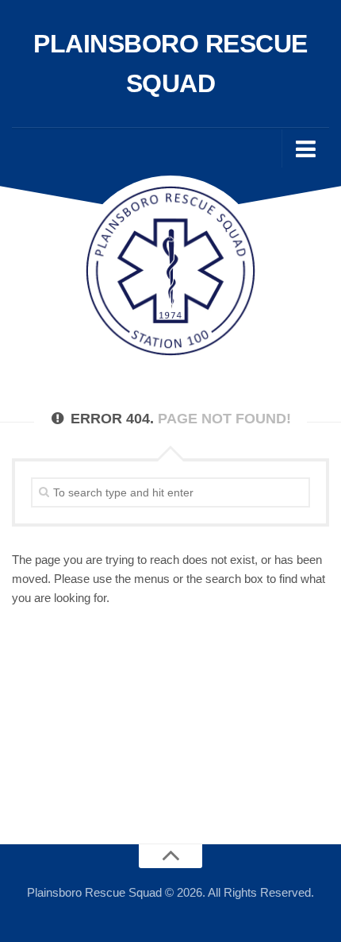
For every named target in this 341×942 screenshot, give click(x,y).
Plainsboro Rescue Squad (170, 63)
